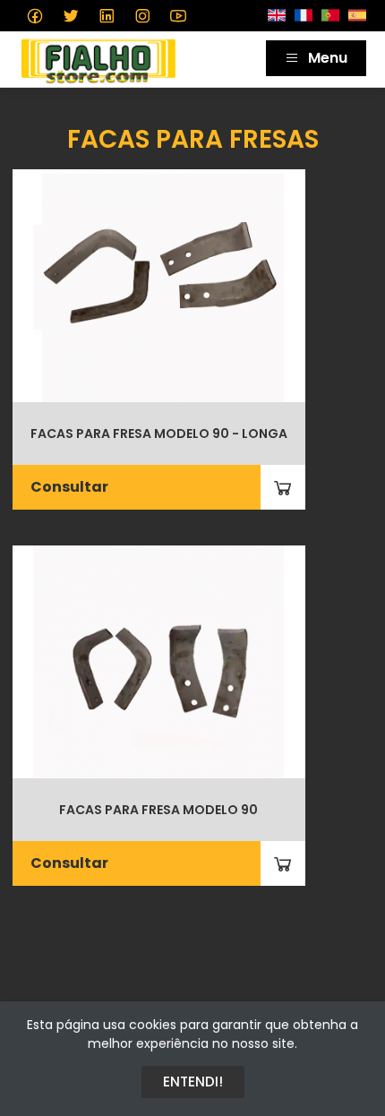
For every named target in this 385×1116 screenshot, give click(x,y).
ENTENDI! (193, 1081)
